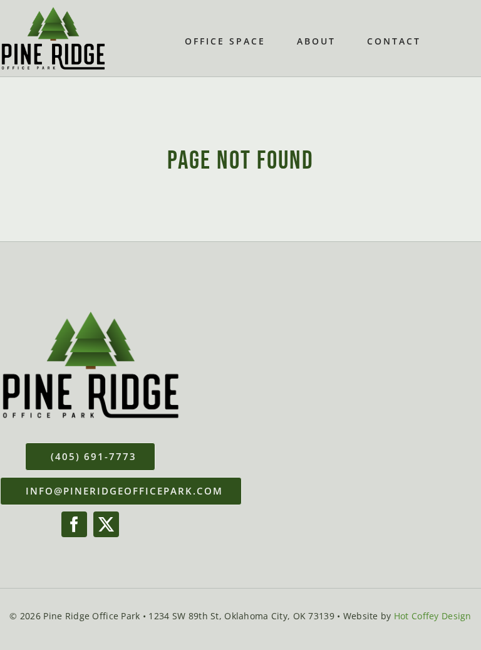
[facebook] (74, 524)
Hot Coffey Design (433, 616)
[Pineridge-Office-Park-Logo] (53, 12)
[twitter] (106, 524)
